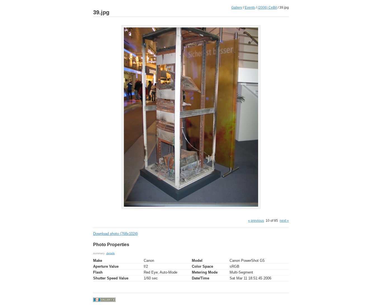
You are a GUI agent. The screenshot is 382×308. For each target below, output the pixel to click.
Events (250, 7)
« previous (256, 220)
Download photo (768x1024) (115, 234)
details (110, 253)
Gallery (236, 7)
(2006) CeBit (267, 7)
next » (284, 220)
